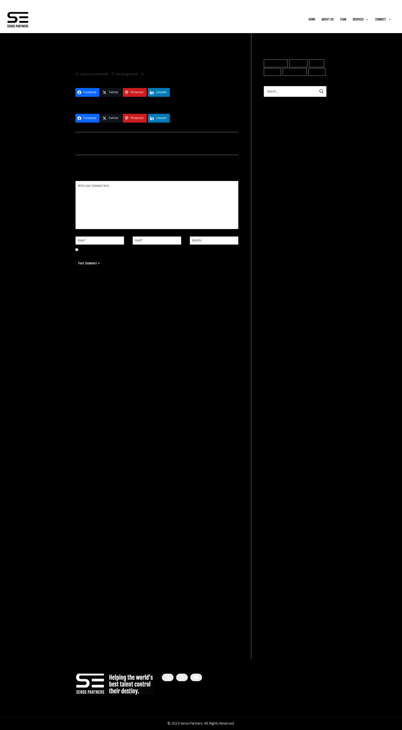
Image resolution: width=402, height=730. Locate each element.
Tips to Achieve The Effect (296, 266)
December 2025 (276, 365)
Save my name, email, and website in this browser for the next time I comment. (141, 250)
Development (295, 72)
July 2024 (271, 494)
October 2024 (274, 471)
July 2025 (271, 403)
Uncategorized (127, 74)
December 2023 (276, 546)
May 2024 (271, 509)
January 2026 (274, 358)
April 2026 (272, 335)
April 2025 (272, 426)
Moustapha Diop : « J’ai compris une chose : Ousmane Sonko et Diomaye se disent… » (139, 104)
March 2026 (273, 343)
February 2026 (275, 350)
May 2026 (272, 328)
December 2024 (276, 456)
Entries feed (273, 631)
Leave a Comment (94, 74)
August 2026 (274, 305)
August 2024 (274, 486)
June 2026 (272, 320)
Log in (268, 623)
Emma (269, 233)
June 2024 (272, 501)
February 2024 (275, 531)
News (268, 592)
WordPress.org (275, 646)
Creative (272, 72)
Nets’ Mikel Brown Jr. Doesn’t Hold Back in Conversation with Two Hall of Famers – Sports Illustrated (295, 180)
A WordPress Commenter (283, 213)
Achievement (276, 63)
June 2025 (272, 411)
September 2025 (277, 388)
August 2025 (274, 395)
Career (316, 63)
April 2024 (272, 516)
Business (298, 63)
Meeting (316, 72)
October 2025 (274, 380)
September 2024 (277, 478)
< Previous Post (89, 143)
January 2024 (274, 539)
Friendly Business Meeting (299, 233)
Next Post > (228, 143)
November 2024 (276, 463)
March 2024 (273, 524)
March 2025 (273, 433)
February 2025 (275, 441)
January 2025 (274, 448)
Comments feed (276, 638)
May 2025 (272, 418)
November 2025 (276, 373)
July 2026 (271, 313)
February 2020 (275, 554)
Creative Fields (275, 585)
